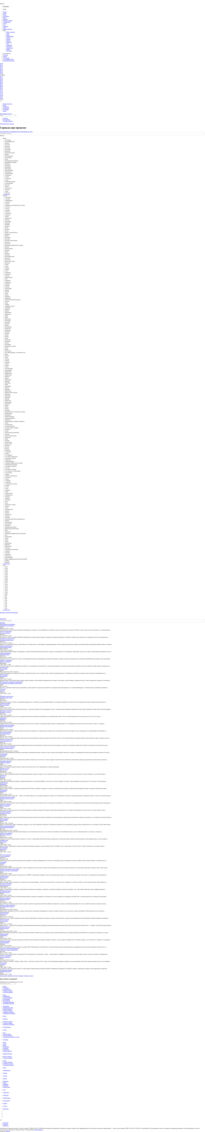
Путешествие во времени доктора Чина (11, 683)
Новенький (3, 791)
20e (6, 608)
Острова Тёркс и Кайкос (11, 427)
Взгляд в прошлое (5, 805)
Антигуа (7, 211)
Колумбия (8, 344)
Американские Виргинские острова (15, 205)
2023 (6, 573)
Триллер (7, 184)
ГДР (6, 279)
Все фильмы (3, 123)
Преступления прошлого (7, 827)
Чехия (6, 538)
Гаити (6, 266)
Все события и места (8, 60)
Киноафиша (6, 996)
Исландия (7, 320)
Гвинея (7, 275)
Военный (7, 148)
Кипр (6, 338)
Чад (6, 535)
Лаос (6, 357)
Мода (4, 17)
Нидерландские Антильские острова (15, 411)
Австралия (8, 197)
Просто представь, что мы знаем (9, 870)
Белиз (6, 227)
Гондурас (7, 283)
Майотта (7, 376)
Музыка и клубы (7, 20)
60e (6, 602)
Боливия (7, 239)
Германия (7, 280)
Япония (7, 562)
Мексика (7, 394)
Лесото (7, 360)
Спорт (5, 23)
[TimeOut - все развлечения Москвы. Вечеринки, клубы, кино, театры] (3, 2)
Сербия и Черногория (11, 476)
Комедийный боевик (10, 162)
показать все (6, 194)
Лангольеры (3, 849)
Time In (8, 38)
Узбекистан (8, 514)
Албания (7, 202)
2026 (6, 568)
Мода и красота (10, 32)
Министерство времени (6, 726)
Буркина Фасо (9, 248)
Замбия (7, 304)
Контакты (9, 50)
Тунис (6, 508)
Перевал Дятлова (4, 899)
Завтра (5, 56)
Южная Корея (9, 557)
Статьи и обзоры (7, 997)
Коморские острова (10, 346)
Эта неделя (6, 58)
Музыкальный (9, 170)
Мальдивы (8, 386)
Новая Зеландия (9, 416)
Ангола (7, 208)
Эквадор (7, 548)
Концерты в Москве (8, 1024)
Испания (7, 322)
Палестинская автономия (12, 432)
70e (6, 600)
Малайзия (7, 383)
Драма (7, 154)
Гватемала (8, 274)
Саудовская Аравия (10, 458)
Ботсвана (7, 242)
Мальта (7, 387)
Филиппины (8, 522)
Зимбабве (7, 307)
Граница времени (5, 654)
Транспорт (9, 45)
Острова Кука (9, 424)
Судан (6, 488)
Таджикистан (8, 495)
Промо (8, 49)
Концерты (6, 106)
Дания (7, 295)
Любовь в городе (7, 990)
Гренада (7, 287)
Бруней (7, 247)
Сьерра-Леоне (9, 493)
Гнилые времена (4, 942)
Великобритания (9, 256)
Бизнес (8, 40)
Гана (6, 271)
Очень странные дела (6, 741)
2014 (6, 587)
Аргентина (8, 213)
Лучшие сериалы (7, 121)
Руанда (7, 448)
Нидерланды (8, 413)
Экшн (6, 191)
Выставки (6, 109)
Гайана (7, 267)
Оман (6, 423)
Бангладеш (8, 221)
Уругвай (7, 517)
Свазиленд (8, 460)
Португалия (8, 442)
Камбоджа (8, 330)
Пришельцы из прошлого (7, 625)
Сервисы (5, 1085)
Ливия (7, 365)
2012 (6, 590)
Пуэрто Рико (8, 443)
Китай (7, 343)
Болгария (7, 237)
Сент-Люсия (8, 472)
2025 (6, 570)
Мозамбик (8, 395)
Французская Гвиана (10, 527)
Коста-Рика (8, 351)
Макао (7, 378)
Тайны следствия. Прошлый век (9, 950)
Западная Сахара (9, 306)
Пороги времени (4, 705)
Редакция (5, 1122)
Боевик (7, 143)
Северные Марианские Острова (14, 463)
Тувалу (7, 506)
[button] (0, 101)
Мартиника (8, 391)
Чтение (8, 39)
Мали (6, 384)
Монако (7, 399)
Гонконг (7, 285)
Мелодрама (8, 168)
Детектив (7, 151)
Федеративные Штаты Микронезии (15, 519)
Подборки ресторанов (9, 1013)
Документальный (10, 152)
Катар (6, 335)
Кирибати (8, 341)
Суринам (7, 490)
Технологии (9, 48)
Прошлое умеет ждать (6, 697)
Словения (7, 482)
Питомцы (9, 42)
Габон (6, 264)
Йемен (7, 325)
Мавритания (8, 373)
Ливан (7, 363)
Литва (6, 367)
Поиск (5, 12)
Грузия (7, 291)
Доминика (8, 298)
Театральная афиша (8, 1065)
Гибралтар (8, 282)
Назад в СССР (4, 769)
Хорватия (7, 532)
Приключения (9, 173)
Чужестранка (3, 669)
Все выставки (7, 1034)
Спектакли (6, 108)
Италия (7, 323)
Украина (7, 516)
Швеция (7, 544)
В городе (7, 144)
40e (6, 605)
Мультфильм (8, 172)
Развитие (5, 1048)
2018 (6, 581)
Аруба (7, 216)
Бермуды (7, 234)
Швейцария (8, 543)
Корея (6, 349)
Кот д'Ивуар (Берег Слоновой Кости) (15, 352)
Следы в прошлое (5, 856)
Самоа (7, 453)
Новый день (3, 841)
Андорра (7, 210)
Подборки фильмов (8, 1002)
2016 (6, 584)
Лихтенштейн (9, 368)
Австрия (7, 199)
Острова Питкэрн (10, 426)
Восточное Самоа (10, 261)
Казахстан (8, 328)
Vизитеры (3, 964)
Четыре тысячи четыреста (7, 906)
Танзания (7, 500)
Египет (7, 301)
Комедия (7, 164)
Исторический (9, 156)
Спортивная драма (10, 181)
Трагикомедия (9, 183)
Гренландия (8, 288)
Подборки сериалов (5, 612)
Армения (7, 215)
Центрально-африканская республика (15, 533)
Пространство (4, 914)
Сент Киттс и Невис (10, 469)
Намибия (7, 403)
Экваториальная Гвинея (11, 549)
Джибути (7, 296)
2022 (6, 574)
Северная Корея (9, 461)
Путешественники (5, 733)
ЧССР (6, 541)
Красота (5, 19)
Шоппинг (6, 1084)
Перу (6, 439)
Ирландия (8, 319)
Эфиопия (7, 554)
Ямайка (7, 560)
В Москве (6, 987)
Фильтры (2, 622)
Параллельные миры (5, 647)
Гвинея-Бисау (8, 277)
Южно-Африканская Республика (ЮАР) (16, 559)
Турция (7, 511)
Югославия (8, 556)
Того (6, 501)
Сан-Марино (8, 455)
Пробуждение (4, 877)
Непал (7, 407)
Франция (7, 525)
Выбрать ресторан (8, 1007)
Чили (6, 540)
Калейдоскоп (6, 1098)
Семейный (8, 175)
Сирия (7, 479)
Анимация (8, 140)
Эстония (7, 552)
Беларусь (7, 226)
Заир (6, 303)
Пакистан (7, 429)
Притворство (3, 935)
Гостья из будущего (5, 885)
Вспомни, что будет (5, 712)
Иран (6, 317)
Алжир (7, 203)
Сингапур (8, 477)
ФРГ (6, 530)
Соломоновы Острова (11, 484)
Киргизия (7, 339)
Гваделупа (8, 272)
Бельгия (7, 229)
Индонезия (8, 312)
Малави (7, 381)
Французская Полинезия (12, 528)
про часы (30, 131)
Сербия (7, 474)
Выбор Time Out (7, 29)
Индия (7, 311)
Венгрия (7, 258)
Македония (8, 379)
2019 (6, 579)
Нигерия (7, 410)
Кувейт (7, 355)
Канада (7, 333)
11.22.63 (2, 690)
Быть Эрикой (3, 820)
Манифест (3, 719)
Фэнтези (7, 189)
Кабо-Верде (8, 327)
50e (6, 603)
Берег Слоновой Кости (11, 232)
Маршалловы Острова (11, 392)
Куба (6, 354)
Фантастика (8, 188)
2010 (6, 594)
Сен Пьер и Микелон (11, 466)
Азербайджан (8, 200)
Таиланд (7, 496)
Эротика (7, 192)
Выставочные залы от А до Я (11, 1037)
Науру (6, 405)
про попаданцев (22, 131)
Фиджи (7, 520)
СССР (6, 487)
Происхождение (4, 928)
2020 (6, 578)
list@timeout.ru (39, 1129)
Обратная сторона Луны (6, 640)
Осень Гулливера (18, 975)
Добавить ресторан (8, 1012)
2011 (6, 592)
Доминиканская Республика (13, 299)
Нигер (7, 408)
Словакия (7, 480)
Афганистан (8, 218)
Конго (6, 347)
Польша (7, 440)
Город (4, 13)
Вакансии (6, 1125)
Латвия (7, 359)
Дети (4, 27)
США (6, 492)
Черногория (8, 536)
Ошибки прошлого (5, 762)
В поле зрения (4, 921)
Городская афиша (8, 992)
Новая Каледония (10, 418)
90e (6, 597)
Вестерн (7, 146)
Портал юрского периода (7, 748)
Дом (7, 43)
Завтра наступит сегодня (7, 798)
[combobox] (102, 133)
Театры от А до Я (8, 1063)
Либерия (7, 362)
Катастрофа (8, 157)
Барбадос (7, 223)
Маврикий (8, 371)
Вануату (7, 253)
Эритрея (7, 551)
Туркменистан (9, 509)
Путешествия (6, 22)
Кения (6, 336)
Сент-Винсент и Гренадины (12, 471)
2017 (6, 582)
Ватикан (7, 255)
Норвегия (7, 419)
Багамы (7, 219)
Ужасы (7, 186)
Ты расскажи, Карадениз (6, 975)
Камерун (7, 331)
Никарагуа (8, 415)
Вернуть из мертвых (5, 834)
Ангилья (7, 207)
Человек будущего (5, 892)
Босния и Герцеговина (11, 240)
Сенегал (7, 468)
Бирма (7, 235)
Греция (7, 290)
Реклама (5, 1124)
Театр (7, 33)
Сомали (7, 485)
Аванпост (2, 863)
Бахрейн (7, 224)
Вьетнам (7, 263)
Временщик (3, 784)
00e (6, 595)
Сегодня (5, 55)
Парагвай (7, 437)
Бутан (6, 251)
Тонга (6, 503)
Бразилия (7, 243)
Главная (5, 118)
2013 (6, 589)
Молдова (7, 397)
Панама (7, 434)
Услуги (5, 1106)
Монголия (8, 400)
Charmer (8, 1131)
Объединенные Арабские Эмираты (14, 421)
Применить (3, 618)
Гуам (6, 293)
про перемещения (13, 131)
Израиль (7, 309)
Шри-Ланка (8, 546)
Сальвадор (8, 451)
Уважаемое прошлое (5, 971)
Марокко (7, 389)
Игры (7, 35)
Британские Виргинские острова (14, 245)
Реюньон (7, 445)
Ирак (6, 315)
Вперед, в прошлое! (5, 661)
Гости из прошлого (5, 633)
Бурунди (7, 250)
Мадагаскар (8, 375)
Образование (10, 36)
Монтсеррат (8, 402)
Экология (9, 46)
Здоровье (5, 26)
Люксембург (8, 370)
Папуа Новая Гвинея (10, 435)
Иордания (8, 314)
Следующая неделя (8, 59)
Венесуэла (8, 259)
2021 (6, 576)
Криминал (8, 167)
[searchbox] (102, 133)
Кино (4, 14)
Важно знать (6, 1087)
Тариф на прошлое (5, 813)
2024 (6, 571)
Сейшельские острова (11, 464)
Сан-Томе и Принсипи (11, 456)
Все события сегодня (5, 113)
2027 (6, 566)
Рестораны (6, 16)
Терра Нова (3, 755)
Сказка (7, 176)
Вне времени (3, 676)
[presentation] (1, 99)
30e (6, 606)
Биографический (9, 141)
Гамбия (7, 269)
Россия (7, 447)
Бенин (7, 231)
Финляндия (8, 524)
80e (6, 598)
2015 (6, 586)
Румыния (7, 450)
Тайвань (7, 498)
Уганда (7, 512)
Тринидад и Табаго (10, 504)
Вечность (2, 777)
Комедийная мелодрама (11, 160)
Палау (6, 431)
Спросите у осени (28, 975)
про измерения (4, 131)
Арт (4, 25)
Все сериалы (6, 119)
